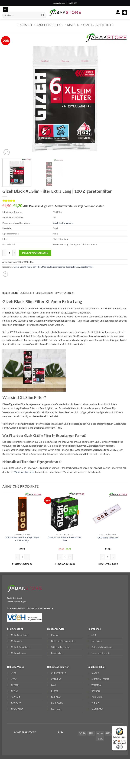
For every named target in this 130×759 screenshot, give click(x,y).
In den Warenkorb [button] (22, 564)
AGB (93, 635)
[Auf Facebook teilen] (5, 274)
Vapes (20, 666)
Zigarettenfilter (86, 267)
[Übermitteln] (43, 15)
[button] (124, 12)
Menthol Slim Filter (24, 471)
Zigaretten (63, 666)
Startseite (24, 25)
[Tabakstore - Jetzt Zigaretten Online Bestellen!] (65, 13)
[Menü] (125, 728)
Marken (73, 25)
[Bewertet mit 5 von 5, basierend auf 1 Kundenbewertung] (65, 200)
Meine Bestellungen (20, 635)
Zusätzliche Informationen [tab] (36, 293)
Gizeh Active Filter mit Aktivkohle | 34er (65, 539)
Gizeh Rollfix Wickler (63, 222)
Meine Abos (16, 641)
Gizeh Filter (105, 25)
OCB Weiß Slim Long (108, 537)
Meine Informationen (20, 647)
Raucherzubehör (49, 25)
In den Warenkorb (35, 252)
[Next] (121, 93)
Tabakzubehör (72, 267)
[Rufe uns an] (62, 732)
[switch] (119, 747)
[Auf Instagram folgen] (58, 732)
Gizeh (87, 25)
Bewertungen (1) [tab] (64, 293)
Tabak (102, 666)
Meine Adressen (18, 653)
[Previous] (9, 93)
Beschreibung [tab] (10, 293)
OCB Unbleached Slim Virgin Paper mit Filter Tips (22, 539)
